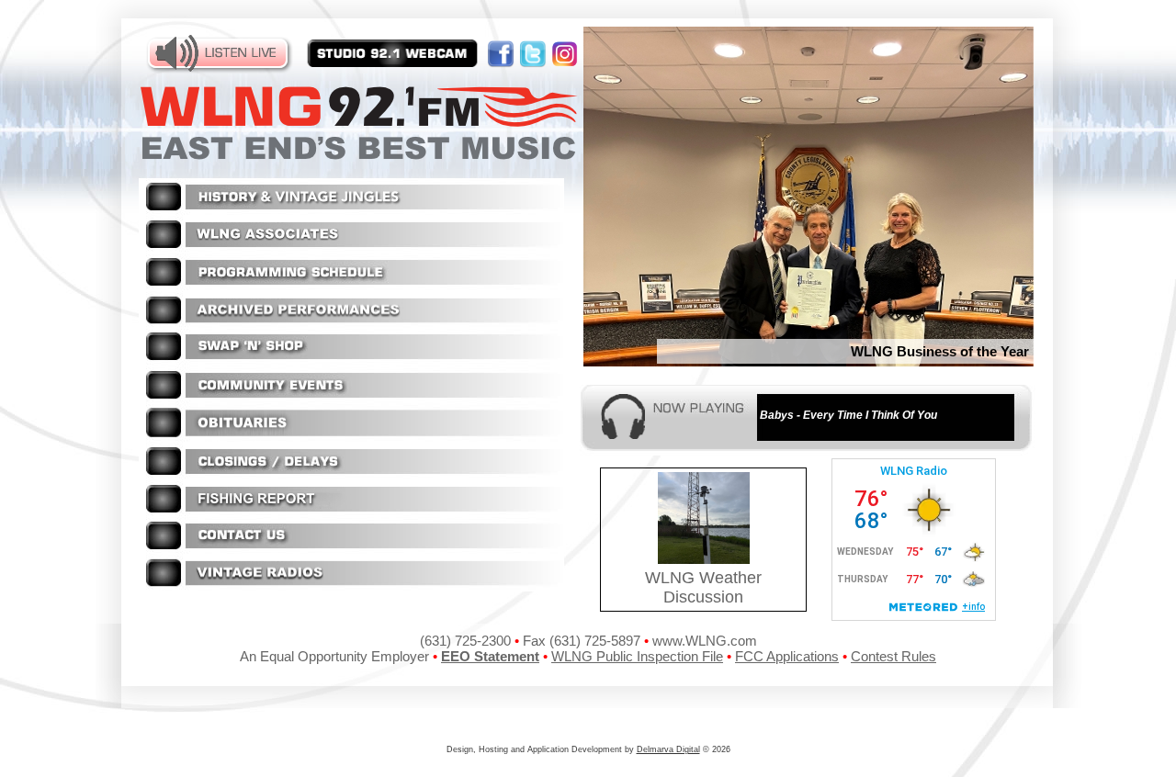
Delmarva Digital (668, 749)
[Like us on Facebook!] (503, 47)
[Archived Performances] (351, 324)
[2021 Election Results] (351, 586)
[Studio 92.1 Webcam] (393, 55)
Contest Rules (893, 656)
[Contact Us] (351, 549)
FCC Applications (787, 656)
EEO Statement (490, 656)
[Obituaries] (351, 437)
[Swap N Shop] (351, 361)
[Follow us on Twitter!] (535, 47)
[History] (351, 210)
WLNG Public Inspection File (637, 656)
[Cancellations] (351, 474)
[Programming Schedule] (351, 286)
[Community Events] (351, 398)
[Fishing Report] (351, 512)
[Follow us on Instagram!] (565, 47)
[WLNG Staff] (351, 248)
